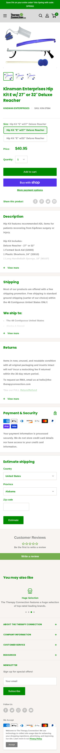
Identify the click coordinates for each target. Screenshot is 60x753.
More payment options (30, 190)
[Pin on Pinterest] (41, 201)
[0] (54, 16)
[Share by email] (54, 201)
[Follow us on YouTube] (31, 710)
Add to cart (30, 171)
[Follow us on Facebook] (5, 710)
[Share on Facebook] (35, 201)
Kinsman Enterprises (16, 108)
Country (7, 468)
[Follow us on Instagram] (18, 710)
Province (8, 484)
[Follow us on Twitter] (12, 710)
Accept (11, 744)
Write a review (30, 556)
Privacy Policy (36, 739)
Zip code (8, 499)
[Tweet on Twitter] (48, 201)
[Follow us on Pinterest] (24, 710)
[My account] (47, 16)
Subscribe (14, 691)
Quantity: (8, 159)
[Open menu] (5, 15)
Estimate (13, 520)
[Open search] (40, 16)
